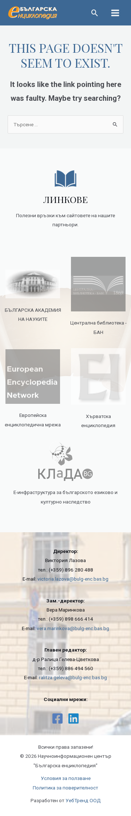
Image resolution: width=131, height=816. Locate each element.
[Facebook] (57, 718)
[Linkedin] (73, 718)
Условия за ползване (66, 778)
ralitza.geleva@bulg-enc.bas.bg (73, 677)
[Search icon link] (94, 13)
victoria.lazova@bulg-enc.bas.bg (72, 579)
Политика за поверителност (65, 788)
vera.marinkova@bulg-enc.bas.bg (73, 628)
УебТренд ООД (83, 800)
